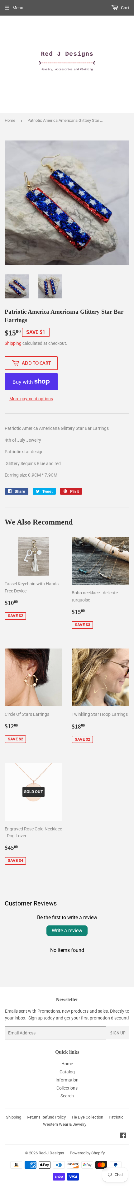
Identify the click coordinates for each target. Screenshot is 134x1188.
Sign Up (117, 1033)
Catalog (67, 1071)
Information (67, 1079)
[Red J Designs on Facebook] (123, 1136)
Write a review (67, 931)
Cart (124, 7)
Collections (67, 1088)
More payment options (31, 398)
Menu (17, 7)
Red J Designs (51, 1153)
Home (10, 120)
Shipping (13, 343)
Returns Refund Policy (46, 1117)
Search (67, 1095)
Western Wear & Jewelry (64, 1124)
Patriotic (116, 1117)
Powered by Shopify (87, 1153)
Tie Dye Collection (87, 1117)
